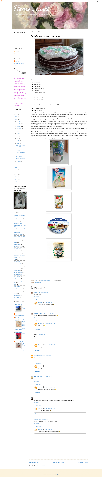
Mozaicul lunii (17, 270)
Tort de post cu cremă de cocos (21, 153)
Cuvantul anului (17, 244)
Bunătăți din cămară (18, 234)
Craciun (15, 242)
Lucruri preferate (17, 263)
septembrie (19, 128)
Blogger (56, 474)
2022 (16, 167)
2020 (16, 172)
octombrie (19, 126)
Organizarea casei (18, 274)
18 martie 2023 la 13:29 (49, 313)
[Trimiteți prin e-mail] (54, 280)
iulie (18, 133)
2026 (16, 112)
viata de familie (17, 295)
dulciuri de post (37, 282)
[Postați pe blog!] (56, 280)
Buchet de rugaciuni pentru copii (20, 225)
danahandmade (18, 332)
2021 (16, 169)
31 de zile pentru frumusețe (20, 215)
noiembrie (19, 123)
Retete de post (17, 286)
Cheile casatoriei (17, 240)
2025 (16, 114)
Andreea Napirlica (38, 313)
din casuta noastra (38, 398)
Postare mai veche (83, 462)
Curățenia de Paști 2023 (20, 149)
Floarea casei (31, 8)
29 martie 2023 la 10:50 (42, 419)
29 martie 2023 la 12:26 (49, 408)
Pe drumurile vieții (19, 341)
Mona (35, 292)
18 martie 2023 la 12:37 (49, 302)
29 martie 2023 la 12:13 (49, 429)
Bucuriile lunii (17, 232)
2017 (16, 179)
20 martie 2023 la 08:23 (49, 366)
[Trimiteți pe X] (57, 280)
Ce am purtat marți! (20, 158)
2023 (16, 119)
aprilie (18, 140)
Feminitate (16, 257)
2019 (16, 174)
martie (18, 143)
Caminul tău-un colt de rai (19, 236)
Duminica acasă (17, 253)
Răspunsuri (38, 299)
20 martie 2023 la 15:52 (49, 387)
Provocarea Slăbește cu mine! (19, 281)
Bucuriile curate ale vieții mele (19, 229)
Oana (35, 419)
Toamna (15, 293)
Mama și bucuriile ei (18, 266)
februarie (19, 161)
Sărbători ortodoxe (18, 291)
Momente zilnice (17, 268)
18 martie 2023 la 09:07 (42, 292)
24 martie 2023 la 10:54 (48, 398)
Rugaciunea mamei (18, 288)
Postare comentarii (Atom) (42, 465)
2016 (16, 181)
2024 (16, 117)
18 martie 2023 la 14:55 (42, 334)
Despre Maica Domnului (20, 315)
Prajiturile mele (17, 278)
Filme (15, 259)
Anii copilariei (17, 221)
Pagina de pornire (58, 462)
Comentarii (18, 54)
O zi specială (19, 156)
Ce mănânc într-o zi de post (20, 145)
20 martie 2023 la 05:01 (46, 355)
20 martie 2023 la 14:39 (46, 376)
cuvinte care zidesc (18, 246)
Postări (17, 51)
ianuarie (19, 164)
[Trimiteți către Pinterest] (60, 280)
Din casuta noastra (19, 314)
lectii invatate (17, 261)
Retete (15, 284)
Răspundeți (36, 296)
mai (18, 138)
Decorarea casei (17, 248)
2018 (16, 177)
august (18, 131)
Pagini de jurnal (17, 276)
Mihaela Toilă (37, 377)
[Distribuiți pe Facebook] (59, 280)
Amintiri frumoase (18, 219)
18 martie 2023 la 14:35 (49, 323)
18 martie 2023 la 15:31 (49, 344)
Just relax (24, 333)
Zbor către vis (18, 304)
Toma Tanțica (37, 355)
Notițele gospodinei (18, 272)
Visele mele (16, 297)
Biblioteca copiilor (18, 223)
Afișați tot (24, 350)
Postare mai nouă (34, 462)
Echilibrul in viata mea (19, 255)
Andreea (40, 302)
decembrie (19, 121)
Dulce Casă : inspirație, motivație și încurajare (20, 319)
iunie (18, 136)
